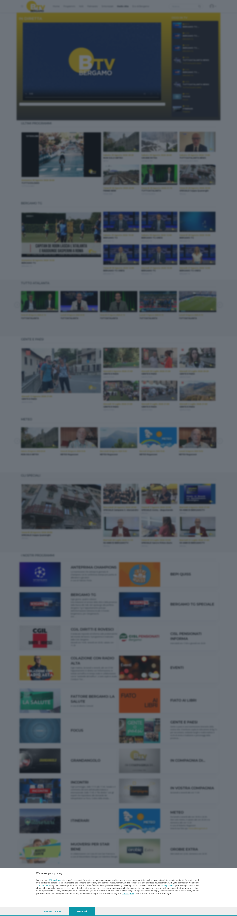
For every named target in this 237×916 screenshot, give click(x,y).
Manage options (52, 911)
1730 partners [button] (54, 880)
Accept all (82, 911)
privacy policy (128, 893)
